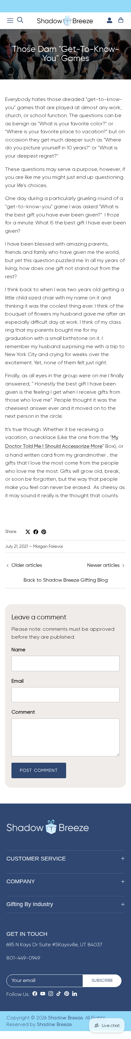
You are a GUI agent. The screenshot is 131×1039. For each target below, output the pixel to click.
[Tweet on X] (27, 531)
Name (18, 650)
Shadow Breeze (65, 1018)
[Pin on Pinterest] (43, 531)
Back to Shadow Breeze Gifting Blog (66, 580)
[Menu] (10, 21)
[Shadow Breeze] (65, 21)
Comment (23, 712)
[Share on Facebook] (35, 531)
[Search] (20, 20)
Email (17, 681)
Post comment (39, 770)
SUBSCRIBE (102, 981)
